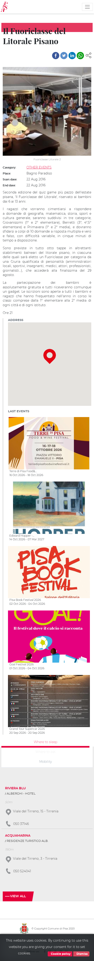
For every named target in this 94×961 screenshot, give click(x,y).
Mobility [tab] (45, 761)
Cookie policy (60, 954)
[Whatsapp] (80, 55)
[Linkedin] (72, 55)
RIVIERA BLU (15, 788)
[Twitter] (64, 55)
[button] (88, 55)
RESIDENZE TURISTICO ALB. (27, 841)
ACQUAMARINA (17, 835)
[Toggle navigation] (87, 7)
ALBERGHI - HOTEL (21, 793)
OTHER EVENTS (39, 167)
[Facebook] (55, 55)
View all (18, 896)
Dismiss (82, 954)
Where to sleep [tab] (45, 742)
